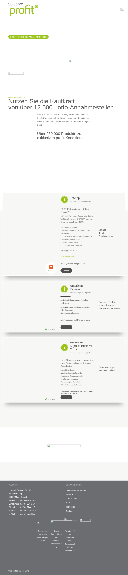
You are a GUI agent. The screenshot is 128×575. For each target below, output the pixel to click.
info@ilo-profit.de (27, 514)
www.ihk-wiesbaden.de (56, 543)
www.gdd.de (70, 550)
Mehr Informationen (67, 256)
